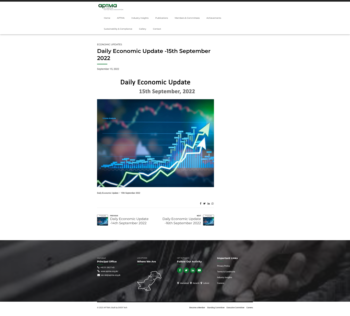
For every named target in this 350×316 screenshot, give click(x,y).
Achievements (213, 18)
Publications (161, 18)
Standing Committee (215, 307)
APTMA (121, 18)
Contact (157, 29)
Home (107, 18)
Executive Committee (235, 307)
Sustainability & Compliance (118, 29)
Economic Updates (109, 44)
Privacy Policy (223, 266)
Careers (220, 283)
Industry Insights (139, 18)
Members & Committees (187, 18)
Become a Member (197, 307)
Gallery (142, 29)
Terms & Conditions (226, 271)
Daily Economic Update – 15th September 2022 (118, 193)
